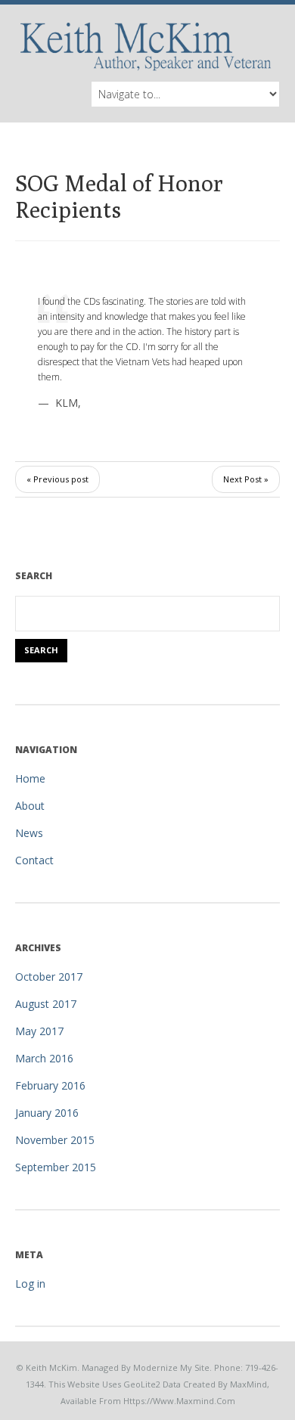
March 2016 (44, 1058)
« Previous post (57, 479)
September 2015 (55, 1167)
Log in (30, 1283)
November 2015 (55, 1140)
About (30, 805)
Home (30, 778)
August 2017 (45, 1004)
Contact (34, 860)
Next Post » (246, 479)
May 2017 (39, 1031)
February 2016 (50, 1085)
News (29, 833)
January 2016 (47, 1112)
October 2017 (48, 976)
